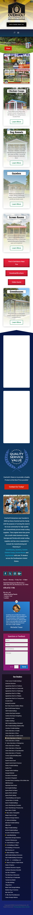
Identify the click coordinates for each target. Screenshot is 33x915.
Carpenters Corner (9, 718)
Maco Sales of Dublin (10, 810)
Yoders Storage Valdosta (11, 897)
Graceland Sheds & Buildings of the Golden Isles (17, 780)
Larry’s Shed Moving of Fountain (13, 805)
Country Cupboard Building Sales (13, 755)
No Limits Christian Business (12, 832)
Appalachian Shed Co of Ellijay (12, 693)
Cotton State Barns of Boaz (12, 733)
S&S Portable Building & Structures (13, 857)
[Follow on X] (10, 573)
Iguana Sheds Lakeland (11, 793)
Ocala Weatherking (11, 835)
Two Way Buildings (9, 882)
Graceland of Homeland (11, 775)
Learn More (16, 122)
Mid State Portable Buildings (12, 822)
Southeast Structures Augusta (12, 867)
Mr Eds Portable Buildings (11, 830)
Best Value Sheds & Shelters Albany (14, 706)
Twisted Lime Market (10, 880)
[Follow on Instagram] (15, 573)
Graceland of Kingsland (11, 778)
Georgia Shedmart (9, 773)
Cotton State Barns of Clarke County (14, 735)
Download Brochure (17, 273)
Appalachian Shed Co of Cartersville (14, 688)
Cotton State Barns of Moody (12, 745)
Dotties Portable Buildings (11, 765)
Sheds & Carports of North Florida (15, 862)
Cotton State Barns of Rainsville (13, 748)
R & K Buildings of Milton (12, 845)
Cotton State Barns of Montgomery (15, 743)
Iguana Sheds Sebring (10, 795)
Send (24, 667)
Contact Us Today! (16, 487)
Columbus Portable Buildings (12, 728)
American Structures (10, 683)
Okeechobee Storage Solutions (13, 837)
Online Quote (16, 282)
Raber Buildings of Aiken (13, 852)
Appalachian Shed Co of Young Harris (14, 698)
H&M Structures (9, 783)
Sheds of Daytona (9, 865)
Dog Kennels (9, 555)
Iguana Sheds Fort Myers (11, 790)
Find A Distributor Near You (16, 263)
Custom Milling (9, 758)
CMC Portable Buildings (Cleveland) (14, 723)
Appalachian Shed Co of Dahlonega (14, 691)
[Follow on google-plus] (20, 573)
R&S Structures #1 (9, 850)
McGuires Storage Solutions (12, 817)
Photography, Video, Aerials (22, 907)
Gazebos (7, 42)
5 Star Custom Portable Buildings (13, 681)
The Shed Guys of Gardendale (12, 877)
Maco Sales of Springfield (13, 812)
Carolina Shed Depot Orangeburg (13, 715)
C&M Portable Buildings (11, 710)
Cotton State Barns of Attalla (12, 730)
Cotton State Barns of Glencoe (14, 738)
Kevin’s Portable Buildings (11, 803)
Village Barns (8, 885)
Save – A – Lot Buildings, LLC (14, 860)
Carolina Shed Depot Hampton (12, 713)
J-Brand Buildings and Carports (13, 798)
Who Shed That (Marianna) (13, 895)
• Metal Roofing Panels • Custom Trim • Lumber (10, 596)
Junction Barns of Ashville (11, 800)
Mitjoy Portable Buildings (11, 827)
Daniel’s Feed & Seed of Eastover (13, 763)
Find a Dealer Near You (16, 24)
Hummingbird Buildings (11, 788)
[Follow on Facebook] (5, 573)
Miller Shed (8, 825)
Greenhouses (10, 550)
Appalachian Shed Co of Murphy (13, 696)
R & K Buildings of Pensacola (12, 847)
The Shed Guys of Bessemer (12, 875)
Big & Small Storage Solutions (12, 708)
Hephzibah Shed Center (11, 785)
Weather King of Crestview (11, 890)
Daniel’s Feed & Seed (10, 760)
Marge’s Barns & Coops (11, 815)
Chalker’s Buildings (10, 720)
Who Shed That (9, 892)
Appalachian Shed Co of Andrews (13, 686)
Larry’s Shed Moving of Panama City (14, 807)
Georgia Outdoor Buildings (11, 770)
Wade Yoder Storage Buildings (12, 887)
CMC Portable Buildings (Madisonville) (14, 725)
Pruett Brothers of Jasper (13, 842)
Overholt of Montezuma (11, 840)
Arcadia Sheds (9, 701)
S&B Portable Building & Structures (13, 855)
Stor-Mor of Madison (10, 872)
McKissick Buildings (11, 820)
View (8, 48)
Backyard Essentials (10, 703)
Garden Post (8, 768)
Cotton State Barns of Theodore (13, 753)
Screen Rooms (20, 552)
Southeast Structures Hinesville (13, 870)
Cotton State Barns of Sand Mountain (14, 750)
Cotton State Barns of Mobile (12, 740)
